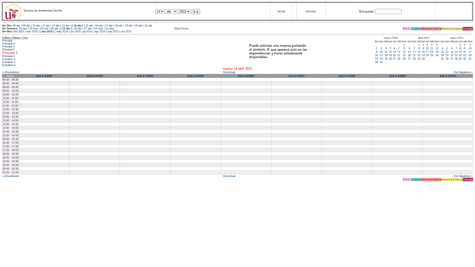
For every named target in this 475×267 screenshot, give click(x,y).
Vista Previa (151, 28)
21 (398, 55)
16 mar (23, 28)
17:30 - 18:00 (10, 150)
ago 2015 (99, 31)
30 (376, 62)
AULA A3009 (397, 75)
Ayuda (281, 11)
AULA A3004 (195, 75)
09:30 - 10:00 (10, 90)
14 (398, 51)
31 (381, 62)
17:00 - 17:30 (10, 146)
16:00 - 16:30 (10, 138)
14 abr (77, 25)
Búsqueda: (367, 11)
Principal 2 (8, 49)
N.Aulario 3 (8, 62)
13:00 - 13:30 (10, 116)
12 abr (56, 25)
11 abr (46, 25)
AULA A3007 (296, 75)
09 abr (26, 25)
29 (404, 58)
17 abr (109, 25)
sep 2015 (113, 31)
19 (390, 55)
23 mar (33, 28)
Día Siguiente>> (463, 72)
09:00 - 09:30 (10, 87)
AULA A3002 (95, 75)
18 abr (119, 25)
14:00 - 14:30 (10, 124)
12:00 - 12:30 (10, 109)
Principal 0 (8, 43)
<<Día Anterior (10, 72)
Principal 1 (8, 46)
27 (394, 58)
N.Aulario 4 (8, 65)
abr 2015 (47, 31)
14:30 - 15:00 (10, 127)
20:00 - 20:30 (10, 168)
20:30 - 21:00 (10, 172)
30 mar (44, 28)
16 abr (99, 25)
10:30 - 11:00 (10, 98)
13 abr (66, 25)
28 (398, 58)
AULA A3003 (145, 75)
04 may (98, 28)
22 (404, 55)
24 (381, 58)
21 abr (148, 25)
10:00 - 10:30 (10, 94)
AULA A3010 (448, 75)
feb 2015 (19, 31)
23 (376, 58)
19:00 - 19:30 (10, 161)
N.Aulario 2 (8, 59)
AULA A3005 (246, 75)
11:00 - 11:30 (10, 101)
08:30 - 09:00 (10, 83)
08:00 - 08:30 (10, 79)
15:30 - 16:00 (10, 135)
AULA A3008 (347, 75)
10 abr (36, 25)
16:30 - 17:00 (10, 142)
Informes (311, 11)
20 (394, 55)
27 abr (88, 28)
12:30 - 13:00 (10, 112)
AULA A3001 (44, 75)
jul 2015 (87, 31)
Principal (7, 40)
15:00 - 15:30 (10, 131)
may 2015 (62, 31)
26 (390, 58)
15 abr (89, 25)
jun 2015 (76, 31)
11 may (109, 28)
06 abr (54, 28)
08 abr (16, 25)
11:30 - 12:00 (10, 105)
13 (394, 51)
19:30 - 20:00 (10, 164)
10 (381, 51)
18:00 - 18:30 (10, 153)
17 (381, 55)
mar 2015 (32, 31)
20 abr (138, 25)
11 (386, 51)
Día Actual (229, 72)
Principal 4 (8, 56)
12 (390, 51)
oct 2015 (126, 31)
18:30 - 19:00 (10, 157)
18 (386, 55)
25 (386, 58)
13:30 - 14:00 (10, 120)
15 (404, 51)
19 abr (129, 25)
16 (376, 55)
